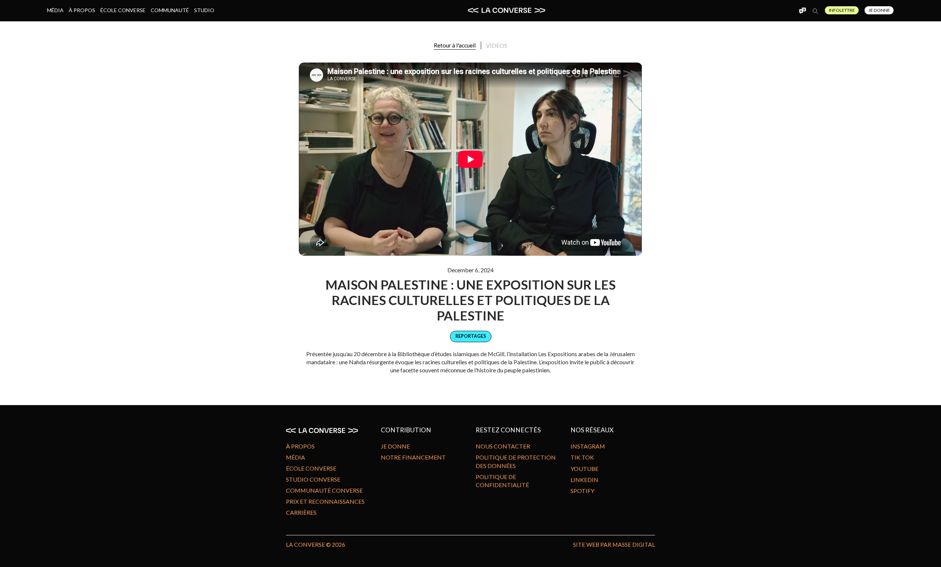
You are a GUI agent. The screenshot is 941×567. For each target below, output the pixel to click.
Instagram (587, 446)
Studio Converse (313, 479)
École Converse (123, 10)
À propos (82, 10)
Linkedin (584, 479)
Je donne (395, 446)
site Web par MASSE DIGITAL (614, 544)
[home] (506, 10)
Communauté (170, 10)
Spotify (582, 490)
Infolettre (842, 10)
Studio (204, 10)
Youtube (584, 468)
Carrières (301, 512)
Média (55, 10)
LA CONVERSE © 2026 (315, 544)
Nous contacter (503, 446)
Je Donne (879, 10)
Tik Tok (582, 457)
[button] (802, 10)
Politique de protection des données (516, 461)
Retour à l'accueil (455, 45)
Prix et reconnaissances (325, 501)
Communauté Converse (324, 490)
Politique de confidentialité (502, 480)
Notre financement (413, 457)
